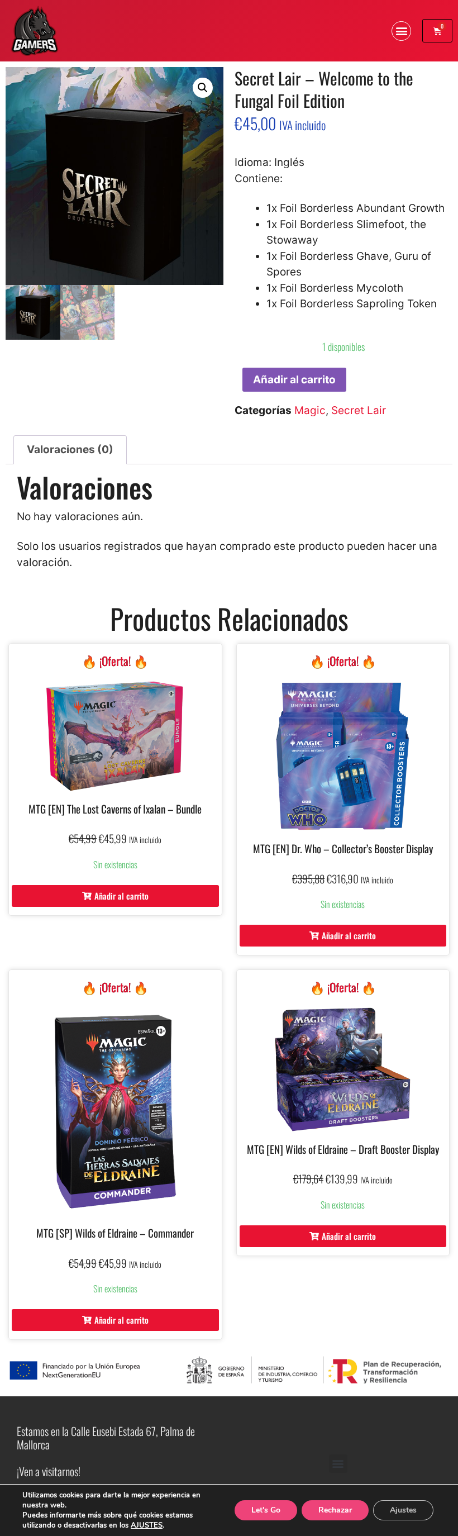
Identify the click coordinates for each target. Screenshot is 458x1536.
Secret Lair (358, 410)
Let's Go (265, 1510)
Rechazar (335, 1510)
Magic (310, 410)
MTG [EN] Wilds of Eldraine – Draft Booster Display (343, 1149)
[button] (401, 31)
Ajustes (403, 1510)
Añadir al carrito (294, 379)
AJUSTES (147, 1525)
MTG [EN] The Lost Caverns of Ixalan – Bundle (115, 808)
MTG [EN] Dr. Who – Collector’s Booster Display (343, 848)
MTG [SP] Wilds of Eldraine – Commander (115, 1232)
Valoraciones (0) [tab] (70, 449)
